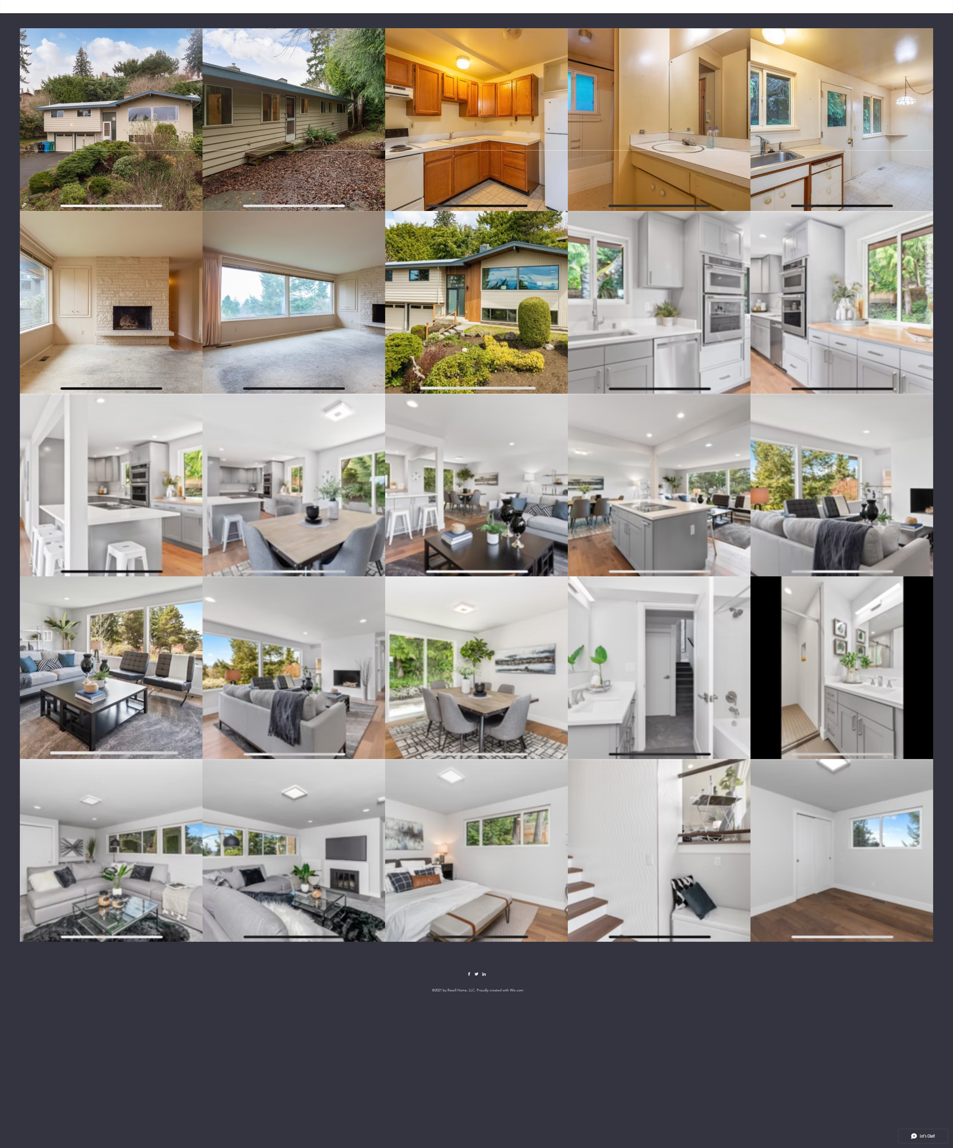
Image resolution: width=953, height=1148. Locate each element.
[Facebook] (469, 974)
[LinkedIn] (483, 974)
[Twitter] (476, 974)
